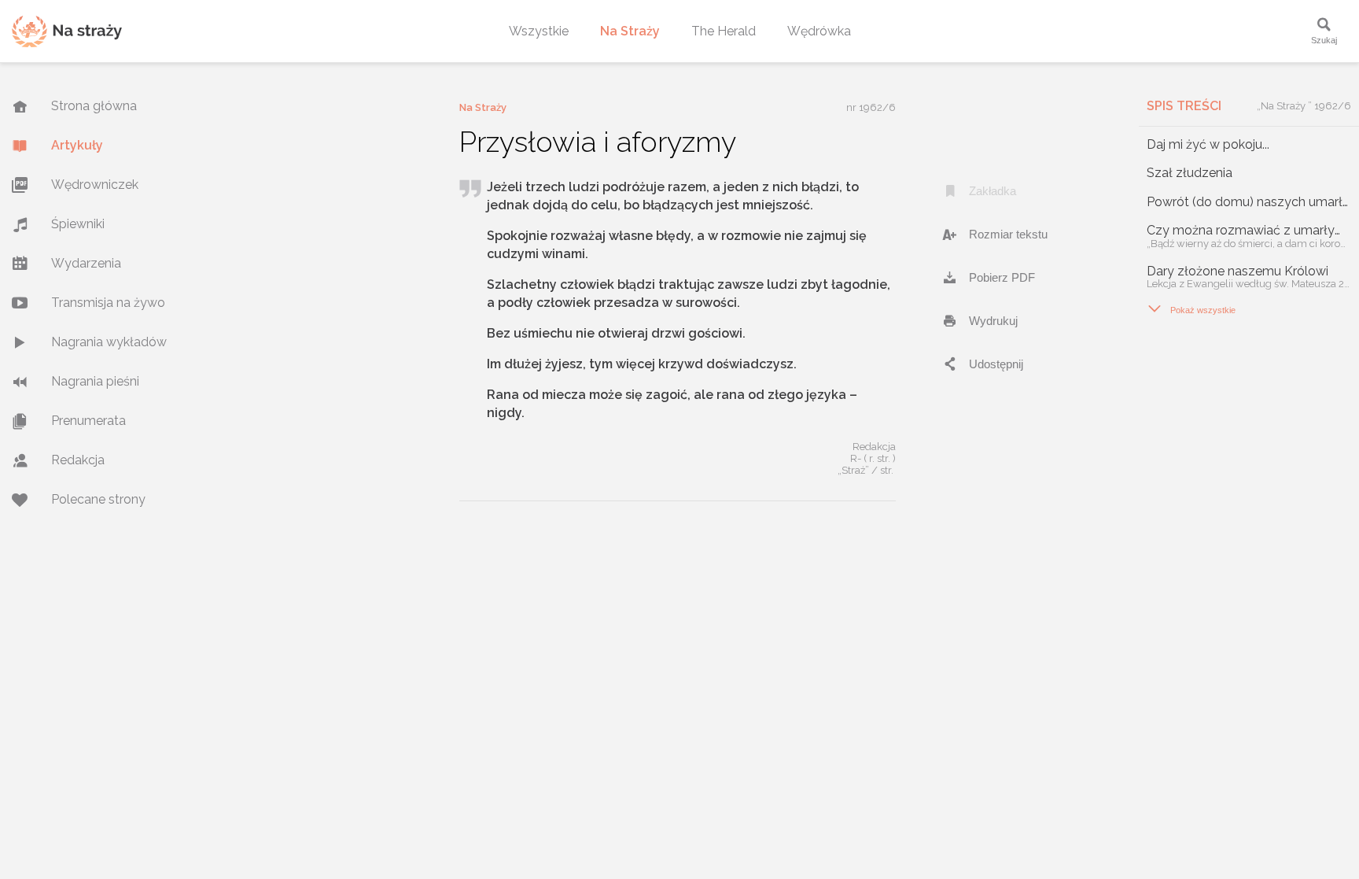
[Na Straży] (67, 31)
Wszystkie (539, 31)
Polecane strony (98, 499)
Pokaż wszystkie (1191, 308)
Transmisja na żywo (108, 302)
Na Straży (630, 31)
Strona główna (94, 105)
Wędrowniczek (94, 184)
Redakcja (78, 459)
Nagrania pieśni (95, 381)
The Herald (723, 31)
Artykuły (77, 145)
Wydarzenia (86, 263)
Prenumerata (88, 420)
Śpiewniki (78, 223)
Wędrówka (819, 31)
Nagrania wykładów (109, 341)
